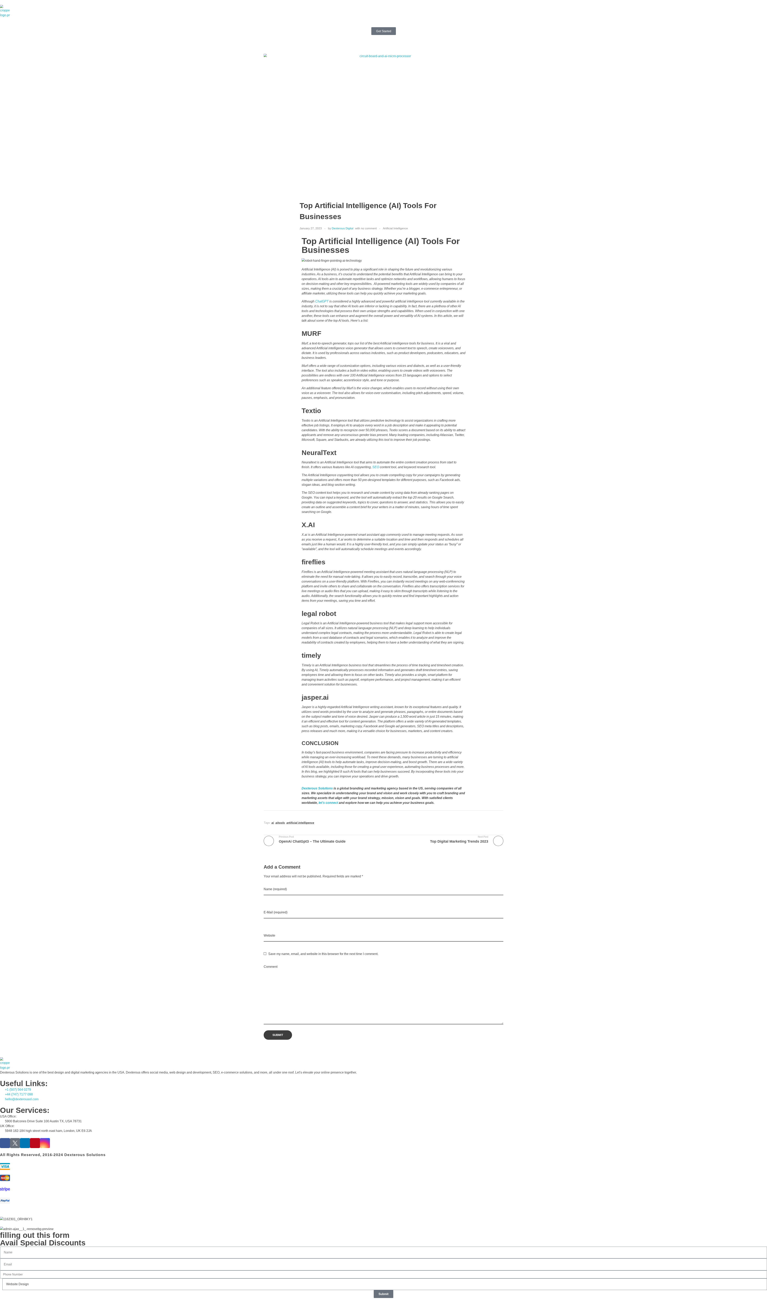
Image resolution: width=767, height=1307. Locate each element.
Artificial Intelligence (395, 228)
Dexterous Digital (342, 228)
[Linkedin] (25, 1143)
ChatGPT (322, 301)
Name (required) (275, 889)
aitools (280, 822)
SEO (375, 467)
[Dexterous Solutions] (5, 11)
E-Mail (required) (275, 912)
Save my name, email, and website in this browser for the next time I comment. (323, 954)
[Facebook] (5, 1143)
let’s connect (328, 802)
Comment (270, 966)
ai (272, 822)
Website (269, 935)
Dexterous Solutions (317, 788)
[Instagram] (45, 1143)
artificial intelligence (300, 822)
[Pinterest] (35, 1143)
